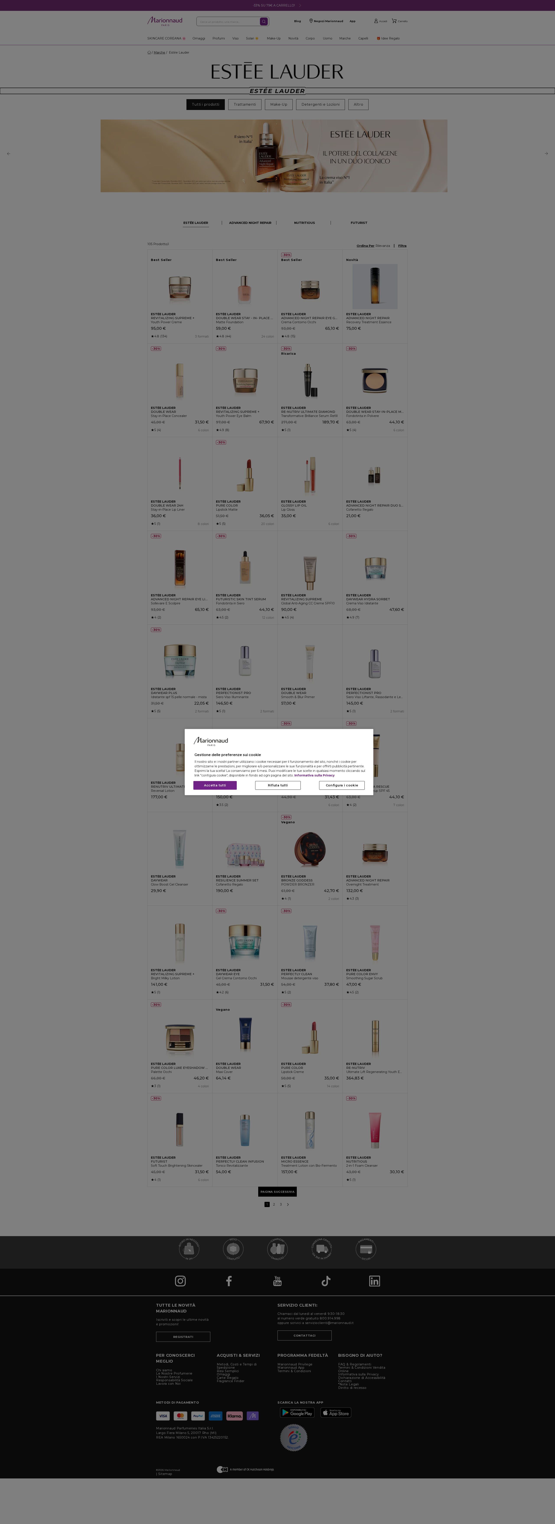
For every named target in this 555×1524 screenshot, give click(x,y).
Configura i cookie (342, 785)
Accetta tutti (215, 785)
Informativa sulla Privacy (314, 775)
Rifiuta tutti (278, 785)
